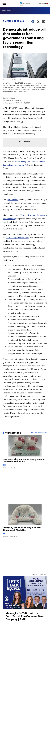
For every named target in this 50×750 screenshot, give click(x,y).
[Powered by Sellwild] (43, 574)
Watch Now (43, 3)
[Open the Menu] (4, 4)
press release (12, 199)
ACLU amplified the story (17, 237)
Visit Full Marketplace (39, 432)
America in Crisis (13, 21)
